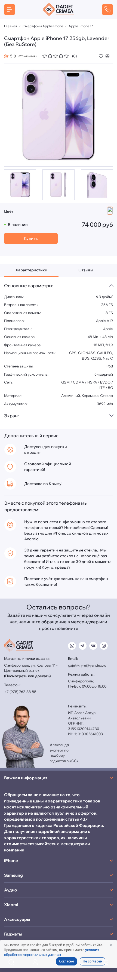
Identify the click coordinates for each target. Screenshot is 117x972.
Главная (10, 26)
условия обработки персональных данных (51, 952)
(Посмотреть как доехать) (27, 676)
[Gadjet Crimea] (58, 9)
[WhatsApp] (72, 646)
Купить (31, 238)
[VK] (93, 646)
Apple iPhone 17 (81, 26)
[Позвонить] (107, 9)
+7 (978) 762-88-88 (20, 691)
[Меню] (9, 9)
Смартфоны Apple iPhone (43, 26)
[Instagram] (104, 646)
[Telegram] (83, 646)
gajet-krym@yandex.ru (87, 665)
